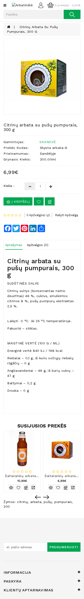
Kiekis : (9, 186)
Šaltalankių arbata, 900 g (27, 476)
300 (7, 506)
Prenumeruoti (63, 547)
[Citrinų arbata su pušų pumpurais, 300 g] (42, 76)
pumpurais (63, 502)
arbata (36, 502)
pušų (48, 502)
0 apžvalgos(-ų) (38, 215)
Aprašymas (13, 245)
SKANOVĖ (47, 142)
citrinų (22, 502)
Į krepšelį (20, 201)
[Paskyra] (42, 5)
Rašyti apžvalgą (66, 215)
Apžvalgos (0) (37, 245)
